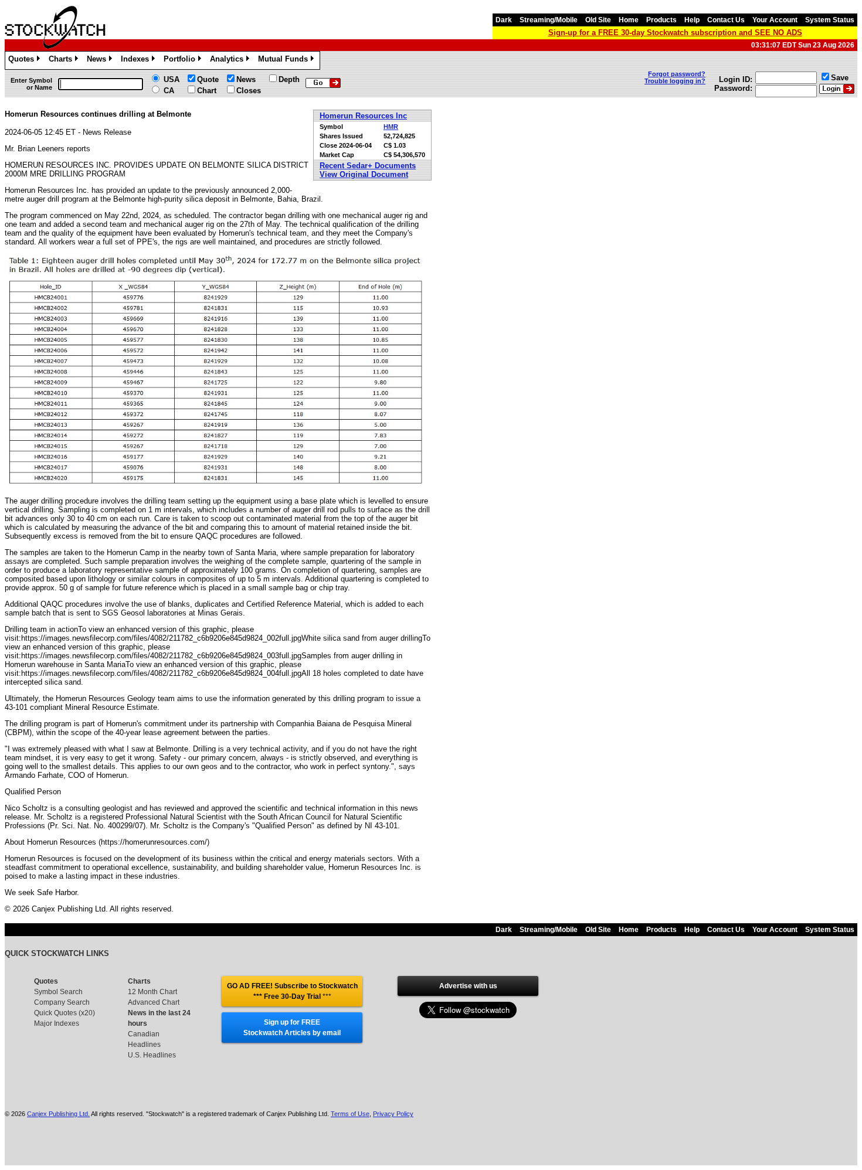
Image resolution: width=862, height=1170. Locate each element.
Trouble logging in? (674, 80)
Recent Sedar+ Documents (368, 165)
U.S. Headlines (152, 1055)
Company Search (62, 1002)
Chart (206, 90)
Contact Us (726, 20)
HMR (391, 126)
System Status (829, 20)
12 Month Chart (152, 992)
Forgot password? (676, 73)
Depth (289, 79)
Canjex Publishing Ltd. (58, 1113)
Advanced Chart (153, 1002)
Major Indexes (56, 1023)
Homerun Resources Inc (363, 115)
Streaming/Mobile (549, 20)
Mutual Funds (285, 61)
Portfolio (181, 61)
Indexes (137, 61)
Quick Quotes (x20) (64, 1013)
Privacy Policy (393, 1113)
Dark (504, 20)
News (98, 61)
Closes (248, 90)
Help (692, 20)
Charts (62, 61)
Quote (208, 79)
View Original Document (364, 174)
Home (629, 20)
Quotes (23, 61)
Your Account (774, 20)
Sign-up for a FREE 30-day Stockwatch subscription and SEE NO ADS (675, 32)
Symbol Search (58, 992)
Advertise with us (468, 986)
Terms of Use (350, 1113)
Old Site (598, 20)
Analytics (228, 61)
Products (661, 20)
